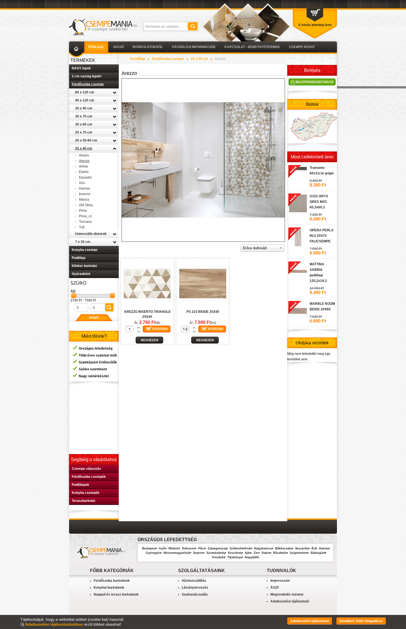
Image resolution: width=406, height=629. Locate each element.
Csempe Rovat (302, 47)
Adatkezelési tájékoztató (289, 601)
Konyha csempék (85, 493)
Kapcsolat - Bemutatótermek (252, 47)
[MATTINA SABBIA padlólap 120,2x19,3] (297, 270)
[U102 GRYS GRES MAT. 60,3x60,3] (297, 203)
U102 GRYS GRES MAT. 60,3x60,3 (319, 201)
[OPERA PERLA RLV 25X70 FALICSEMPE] (297, 237)
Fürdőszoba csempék (89, 477)
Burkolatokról (148, 47)
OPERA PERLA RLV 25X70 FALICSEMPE (322, 235)
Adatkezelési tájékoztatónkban (54, 624)
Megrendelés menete (287, 594)
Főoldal (96, 47)
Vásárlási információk (194, 47)
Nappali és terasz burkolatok (116, 594)
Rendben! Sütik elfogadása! (361, 621)
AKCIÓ (118, 47)
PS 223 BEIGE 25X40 (202, 312)
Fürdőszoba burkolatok (112, 581)
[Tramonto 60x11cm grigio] (297, 168)
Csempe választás (86, 469)
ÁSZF (274, 587)
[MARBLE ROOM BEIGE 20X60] (297, 310)
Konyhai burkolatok (109, 587)
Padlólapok (80, 485)
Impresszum (280, 581)
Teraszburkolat (83, 501)
